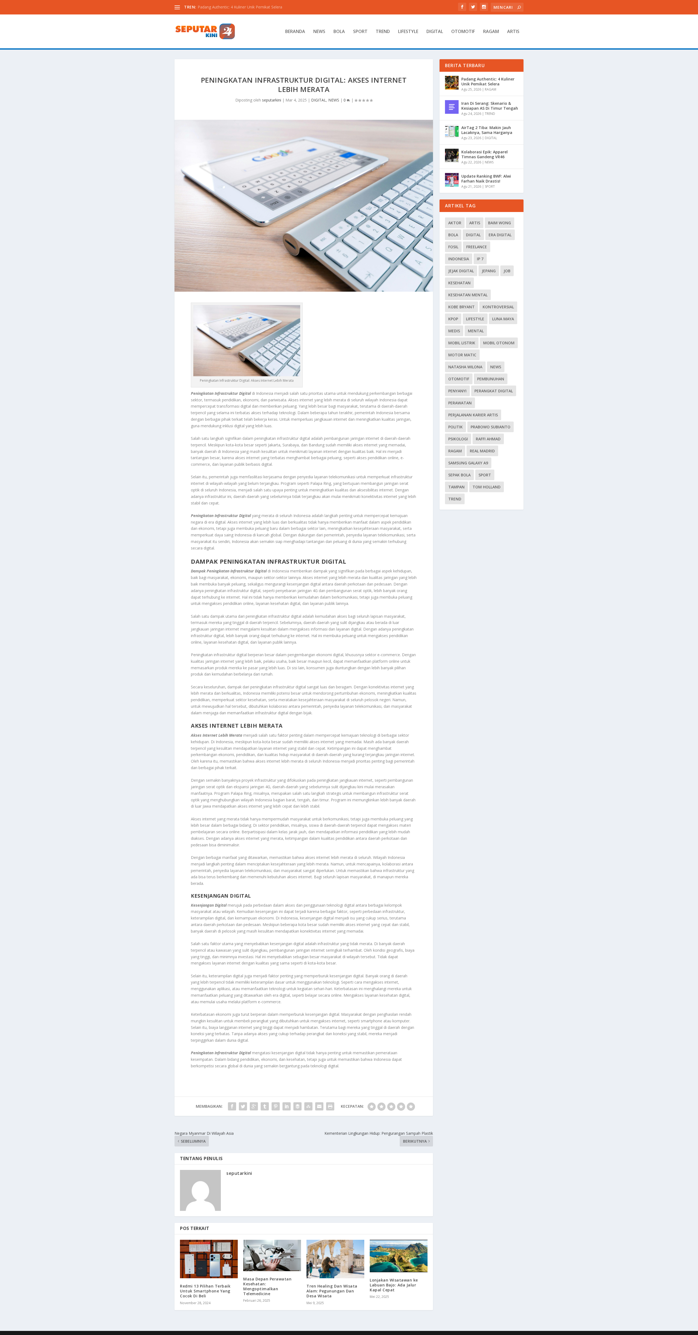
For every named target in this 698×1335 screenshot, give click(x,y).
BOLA (339, 31)
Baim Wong (499, 222)
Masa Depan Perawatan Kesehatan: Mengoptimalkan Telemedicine (267, 1286)
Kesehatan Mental (468, 294)
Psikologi (458, 438)
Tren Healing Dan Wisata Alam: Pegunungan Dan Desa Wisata (331, 1290)
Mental (476, 330)
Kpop (453, 318)
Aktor (454, 222)
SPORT (360, 31)
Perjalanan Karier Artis (473, 414)
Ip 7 (480, 258)
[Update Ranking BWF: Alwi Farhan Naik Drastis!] (452, 180)
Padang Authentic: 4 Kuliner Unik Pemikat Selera (488, 81)
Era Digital (500, 234)
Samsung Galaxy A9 (468, 462)
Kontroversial (498, 306)
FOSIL (453, 246)
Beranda (295, 31)
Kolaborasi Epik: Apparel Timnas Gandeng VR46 (484, 154)
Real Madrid (482, 450)
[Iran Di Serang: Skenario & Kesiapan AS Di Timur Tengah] (452, 107)
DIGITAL (434, 31)
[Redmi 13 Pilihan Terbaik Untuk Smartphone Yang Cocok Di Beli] (209, 1259)
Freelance (476, 246)
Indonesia (458, 258)
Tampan (456, 486)
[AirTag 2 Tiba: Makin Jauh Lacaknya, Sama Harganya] (452, 131)
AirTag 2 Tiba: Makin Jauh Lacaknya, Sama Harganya (486, 130)
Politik (455, 426)
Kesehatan (459, 282)
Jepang (489, 270)
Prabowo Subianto (490, 426)
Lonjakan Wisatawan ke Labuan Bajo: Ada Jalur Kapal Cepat (394, 1284)
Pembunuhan (490, 378)
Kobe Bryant (461, 306)
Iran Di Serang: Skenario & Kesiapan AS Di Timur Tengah (489, 106)
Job (507, 270)
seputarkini (271, 100)
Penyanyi (457, 390)
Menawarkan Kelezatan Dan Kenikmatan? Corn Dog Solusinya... (254, 7)
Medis (454, 330)
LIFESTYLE (408, 31)
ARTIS (513, 31)
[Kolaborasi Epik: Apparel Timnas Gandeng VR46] (452, 155)
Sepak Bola (459, 474)
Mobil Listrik (461, 342)
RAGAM (491, 31)
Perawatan (460, 402)
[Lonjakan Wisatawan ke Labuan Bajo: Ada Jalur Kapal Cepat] (399, 1256)
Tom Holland (487, 486)
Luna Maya (503, 318)
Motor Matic (462, 354)
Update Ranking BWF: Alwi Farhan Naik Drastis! (486, 179)
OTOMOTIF (463, 31)
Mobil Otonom (499, 342)
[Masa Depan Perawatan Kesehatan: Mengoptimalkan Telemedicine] (272, 1255)
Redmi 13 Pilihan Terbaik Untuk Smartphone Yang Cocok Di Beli (205, 1290)
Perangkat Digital (493, 390)
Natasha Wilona (465, 366)
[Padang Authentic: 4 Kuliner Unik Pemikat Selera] (452, 82)
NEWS (319, 31)
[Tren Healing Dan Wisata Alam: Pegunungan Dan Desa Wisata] (335, 1259)
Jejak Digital (461, 270)
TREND (383, 31)
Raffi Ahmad (488, 438)
